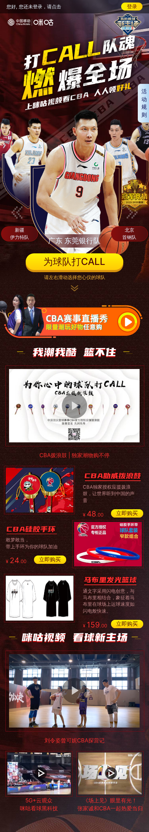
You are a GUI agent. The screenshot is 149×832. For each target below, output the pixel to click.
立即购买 (127, 513)
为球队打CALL (74, 261)
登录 (132, 6)
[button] (17, 212)
